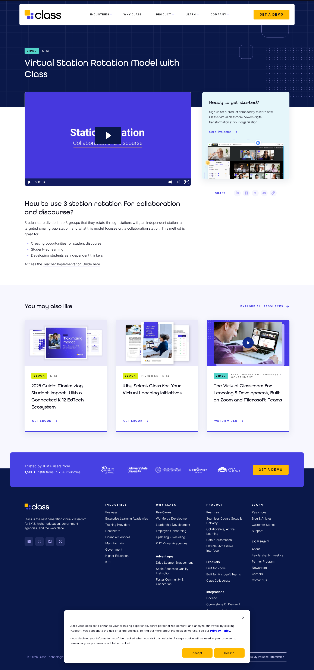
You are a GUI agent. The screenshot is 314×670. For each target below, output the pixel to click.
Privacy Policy (219, 630)
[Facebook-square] (49, 541)
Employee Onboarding (171, 531)
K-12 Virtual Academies (171, 543)
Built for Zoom (216, 568)
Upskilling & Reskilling (170, 537)
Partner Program (263, 561)
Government (113, 549)
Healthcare (112, 531)
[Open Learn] (198, 14)
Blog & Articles (261, 518)
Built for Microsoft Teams (223, 574)
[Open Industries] (111, 14)
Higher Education (117, 555)
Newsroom (259, 567)
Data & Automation (219, 540)
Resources (259, 512)
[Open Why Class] (143, 14)
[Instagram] (39, 541)
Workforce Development (172, 518)
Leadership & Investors (267, 555)
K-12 (108, 562)
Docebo (211, 598)
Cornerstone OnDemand (223, 604)
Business (111, 512)
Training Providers (117, 524)
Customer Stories (263, 524)
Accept (197, 653)
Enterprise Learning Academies (126, 518)
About (256, 549)
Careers (257, 574)
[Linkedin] (29, 541)
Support (257, 531)
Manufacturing (115, 543)
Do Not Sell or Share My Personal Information (256, 656)
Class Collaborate (218, 580)
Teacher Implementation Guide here (71, 264)
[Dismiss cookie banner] (243, 618)
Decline (229, 653)
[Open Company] (228, 14)
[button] (237, 193)
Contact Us (259, 580)
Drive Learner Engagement (174, 562)
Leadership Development (173, 524)
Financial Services (117, 537)
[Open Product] (173, 14)
